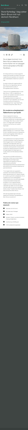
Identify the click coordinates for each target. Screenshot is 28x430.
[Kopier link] (12, 55)
